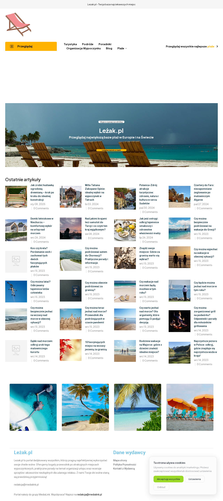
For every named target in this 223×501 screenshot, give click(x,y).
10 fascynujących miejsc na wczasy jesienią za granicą (96, 346)
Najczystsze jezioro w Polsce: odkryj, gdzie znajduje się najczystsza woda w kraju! (205, 348)
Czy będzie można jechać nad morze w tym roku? (205, 286)
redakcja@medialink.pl (89, 494)
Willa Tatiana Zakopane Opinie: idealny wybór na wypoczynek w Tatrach (95, 192)
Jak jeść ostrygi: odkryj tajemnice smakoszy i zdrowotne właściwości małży (149, 226)
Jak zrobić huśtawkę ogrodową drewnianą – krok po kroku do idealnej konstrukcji (42, 192)
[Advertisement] (111, 77)
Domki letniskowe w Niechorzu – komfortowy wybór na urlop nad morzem (41, 226)
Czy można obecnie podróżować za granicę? (96, 286)
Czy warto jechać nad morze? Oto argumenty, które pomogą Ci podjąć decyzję (149, 315)
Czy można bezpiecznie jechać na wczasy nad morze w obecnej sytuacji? (41, 315)
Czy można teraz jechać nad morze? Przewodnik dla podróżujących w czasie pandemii (96, 315)
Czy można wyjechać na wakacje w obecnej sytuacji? (205, 253)
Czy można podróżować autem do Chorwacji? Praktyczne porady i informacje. (96, 255)
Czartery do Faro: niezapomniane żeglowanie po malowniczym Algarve (204, 192)
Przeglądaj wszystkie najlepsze (190, 46)
